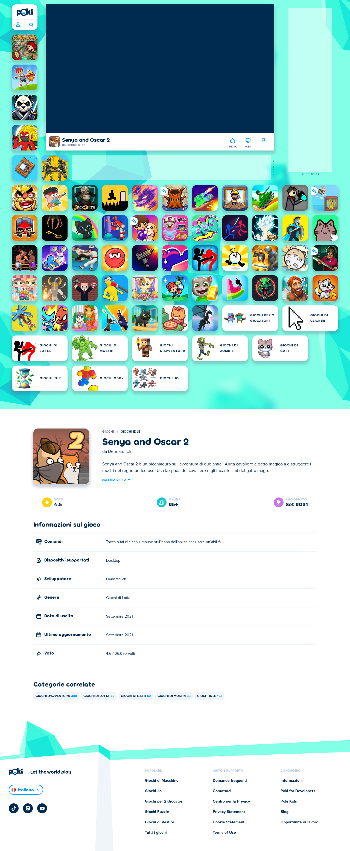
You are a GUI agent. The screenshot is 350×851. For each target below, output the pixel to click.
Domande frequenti (230, 781)
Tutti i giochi (156, 833)
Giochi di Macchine (162, 781)
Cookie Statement (228, 822)
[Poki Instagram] (28, 808)
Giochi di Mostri (174, 696)
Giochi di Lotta (98, 696)
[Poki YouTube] (42, 808)
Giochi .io (153, 791)
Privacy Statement (229, 812)
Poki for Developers (298, 791)
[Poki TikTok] (14, 808)
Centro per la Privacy (231, 801)
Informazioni (292, 781)
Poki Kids (289, 801)
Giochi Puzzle (157, 812)
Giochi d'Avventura (56, 696)
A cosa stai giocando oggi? (31, 25)
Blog (284, 812)
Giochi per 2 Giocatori (164, 801)
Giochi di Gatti (136, 696)
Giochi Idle (130, 431)
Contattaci (222, 791)
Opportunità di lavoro (299, 822)
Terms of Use (224, 833)
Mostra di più (114, 479)
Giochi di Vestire (159, 822)
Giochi (108, 431)
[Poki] (24, 12)
